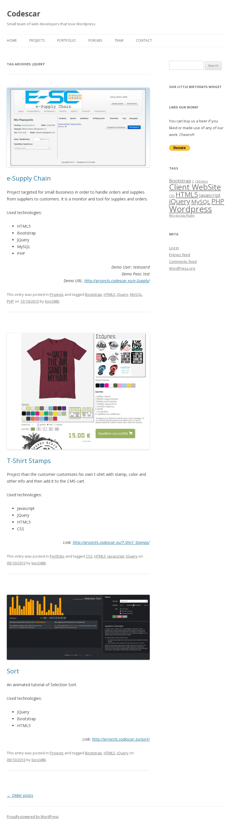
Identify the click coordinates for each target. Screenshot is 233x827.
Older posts (20, 795)
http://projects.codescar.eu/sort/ (121, 739)
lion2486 (52, 301)
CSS (89, 556)
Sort (13, 671)
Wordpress (190, 209)
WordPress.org (182, 268)
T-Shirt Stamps (29, 460)
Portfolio (66, 40)
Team (119, 40)
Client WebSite (195, 187)
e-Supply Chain (29, 178)
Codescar (23, 14)
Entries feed (179, 254)
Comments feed (183, 261)
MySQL (136, 294)
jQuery (122, 294)
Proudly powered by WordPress (33, 816)
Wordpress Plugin (182, 215)
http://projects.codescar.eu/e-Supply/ (117, 280)
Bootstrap (93, 294)
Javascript (115, 556)
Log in (174, 247)
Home (12, 40)
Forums (95, 40)
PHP (10, 301)
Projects (37, 40)
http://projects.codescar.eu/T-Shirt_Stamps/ (111, 542)
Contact (144, 40)
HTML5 (109, 294)
